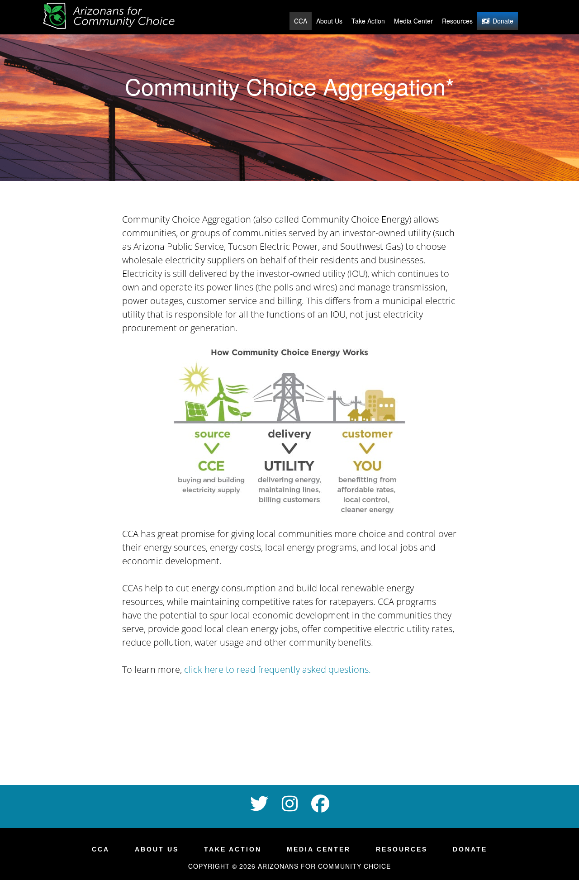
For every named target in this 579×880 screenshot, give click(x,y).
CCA (300, 20)
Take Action (368, 20)
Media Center (413, 20)
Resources (457, 20)
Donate (503, 20)
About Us (329, 20)
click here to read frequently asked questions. (277, 669)
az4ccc (113, 17)
